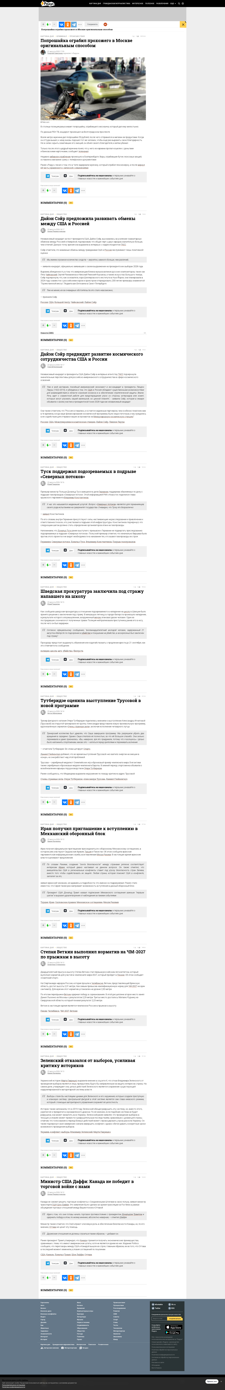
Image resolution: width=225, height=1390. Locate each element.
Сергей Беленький (54, 367)
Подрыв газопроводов (124, 541)
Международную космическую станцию (113, 416)
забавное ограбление (60, 156)
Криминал (61, 36)
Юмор (115, 1339)
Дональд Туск (64, 530)
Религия (116, 1311)
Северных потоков (106, 504)
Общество (61, 214)
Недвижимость (83, 1325)
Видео (43, 1317)
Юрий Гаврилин (53, 484)
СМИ (115, 1314)
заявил (46, 514)
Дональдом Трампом (132, 1214)
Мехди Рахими (104, 854)
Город (43, 1319)
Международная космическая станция (74, 421)
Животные (45, 1328)
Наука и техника (83, 1322)
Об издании (156, 1365)
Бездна (85, 1348)
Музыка (80, 1319)
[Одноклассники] (68, 24)
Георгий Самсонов (55, 53)
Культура (80, 1314)
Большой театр (62, 302)
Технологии (117, 1328)
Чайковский (51, 274)
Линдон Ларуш (117, 421)
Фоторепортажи (70, 1348)
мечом (97, 617)
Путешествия (118, 1305)
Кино (79, 1302)
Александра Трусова (94, 779)
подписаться (175, 1319)
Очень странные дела (78, 726)
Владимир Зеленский (81, 1131)
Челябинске (97, 983)
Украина (45, 1131)
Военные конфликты (48, 1314)
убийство (68, 650)
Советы (116, 1317)
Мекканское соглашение (90, 902)
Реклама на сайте (158, 1362)
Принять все (212, 1381)
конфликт (55, 1131)
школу (127, 611)
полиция (45, 650)
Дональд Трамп (63, 1254)
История (44, 1339)
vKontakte (159, 1304)
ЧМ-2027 (132, 986)
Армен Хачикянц (54, 841)
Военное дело (46, 1311)
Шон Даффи (63, 1204)
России (108, 250)
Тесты (115, 1325)
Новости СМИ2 (47, 333)
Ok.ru (173, 1304)
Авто (42, 1305)
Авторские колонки (51, 1348)
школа (53, 650)
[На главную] (48, 3)
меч (60, 650)
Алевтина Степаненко (56, 965)
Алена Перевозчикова (56, 231)
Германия (46, 541)
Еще (172, 3)
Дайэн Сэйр (90, 302)
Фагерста (78, 650)
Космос (80, 1305)
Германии (103, 491)
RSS (172, 1308)
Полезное (149, 3)
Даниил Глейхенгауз (50, 754)
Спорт (115, 1319)
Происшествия (77, 36)
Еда (42, 1325)
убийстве (86, 633)
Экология (116, 1334)
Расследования (119, 1308)
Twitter (157, 1308)
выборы (65, 1131)
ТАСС (123, 244)
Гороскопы (45, 1302)
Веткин (67, 994)
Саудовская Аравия (65, 902)
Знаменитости (46, 1334)
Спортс (87, 749)
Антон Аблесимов (54, 713)
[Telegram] (74, 24)
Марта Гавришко (69, 1080)
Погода (80, 1334)
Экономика (117, 1336)
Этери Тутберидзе (93, 768)
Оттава (52, 1227)
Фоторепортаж (119, 1331)
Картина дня (95, 3)
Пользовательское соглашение (163, 1347)
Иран (61, 867)
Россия (44, 302)
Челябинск (53, 1010)
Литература (81, 1317)
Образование (82, 1328)
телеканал (83, 151)
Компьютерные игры (85, 1311)
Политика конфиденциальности (163, 1355)
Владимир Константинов (76, 497)
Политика (80, 1336)
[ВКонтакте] (61, 24)
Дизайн (43, 1322)
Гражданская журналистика (116, 3)
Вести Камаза (156, 1368)
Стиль (115, 1322)
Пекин (44, 1010)
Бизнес (43, 1308)
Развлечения (162, 3)
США (51, 302)
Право (79, 1339)
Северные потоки (61, 541)
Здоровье (44, 1331)
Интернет (44, 1336)
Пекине (121, 975)
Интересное (137, 3)
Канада (83, 1240)
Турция (88, 851)
